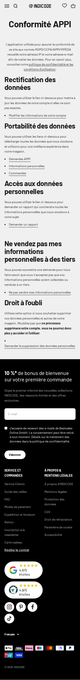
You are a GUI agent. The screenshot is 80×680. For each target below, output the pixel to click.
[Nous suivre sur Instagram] (9, 607)
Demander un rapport (23, 224)
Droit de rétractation (58, 519)
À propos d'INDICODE (58, 484)
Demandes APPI (19, 159)
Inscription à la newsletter (14, 532)
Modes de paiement (17, 507)
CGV (47, 512)
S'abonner (15, 454)
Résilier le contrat (16, 550)
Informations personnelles (27, 166)
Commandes (17, 173)
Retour (9, 522)
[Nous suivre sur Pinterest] (21, 607)
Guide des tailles (15, 492)
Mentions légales (55, 492)
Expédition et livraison (19, 514)
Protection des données (54, 501)
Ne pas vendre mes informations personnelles (40, 292)
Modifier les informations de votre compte (37, 115)
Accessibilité (53, 535)
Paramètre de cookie (58, 527)
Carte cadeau (13, 542)
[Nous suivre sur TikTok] (9, 618)
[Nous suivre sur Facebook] (32, 607)
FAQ (7, 499)
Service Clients (14, 484)
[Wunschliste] (64, 6)
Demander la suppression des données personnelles (39, 346)
